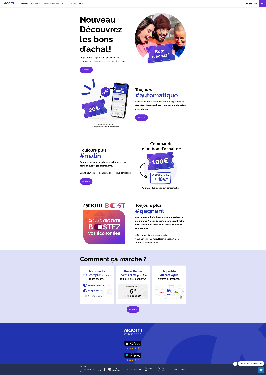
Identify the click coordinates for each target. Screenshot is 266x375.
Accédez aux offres (77, 3)
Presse (129, 369)
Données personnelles (161, 369)
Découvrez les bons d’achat (55, 3)
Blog (262, 3)
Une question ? (251, 3)
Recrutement (138, 369)
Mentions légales (148, 369)
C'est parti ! (86, 69)
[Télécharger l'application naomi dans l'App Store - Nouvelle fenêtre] (132, 345)
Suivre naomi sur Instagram (99, 369)
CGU (175, 369)
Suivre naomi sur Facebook (104, 369)
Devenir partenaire (116, 369)
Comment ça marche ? (29, 3)
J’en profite (141, 117)
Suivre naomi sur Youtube (109, 369)
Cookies (182, 369)
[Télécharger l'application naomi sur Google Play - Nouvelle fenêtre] (132, 357)
